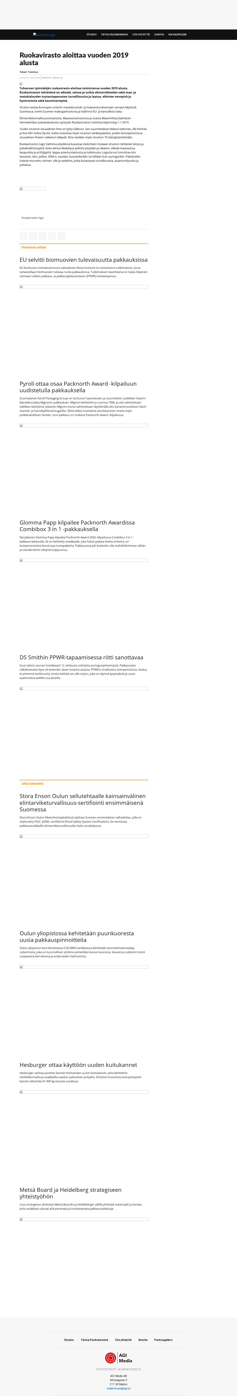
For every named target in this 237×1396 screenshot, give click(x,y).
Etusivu (92, 35)
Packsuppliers (177, 35)
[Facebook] (118, 1324)
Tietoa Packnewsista (114, 35)
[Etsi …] (210, 34)
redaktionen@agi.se (118, 1388)
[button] (23, 236)
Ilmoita (159, 35)
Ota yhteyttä (141, 35)
